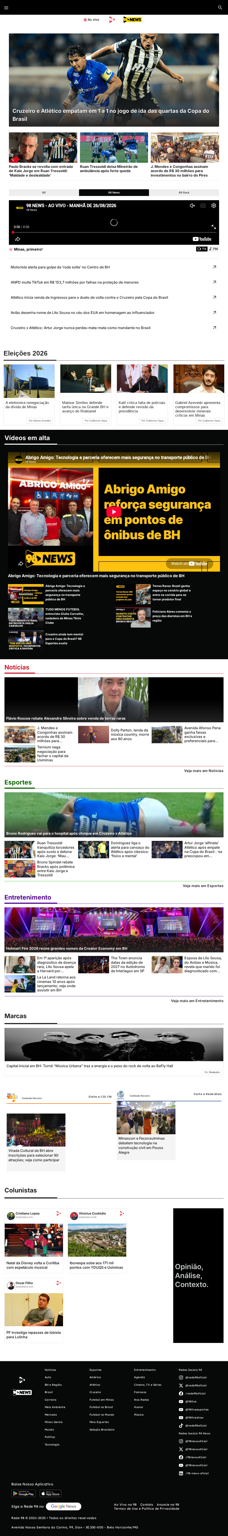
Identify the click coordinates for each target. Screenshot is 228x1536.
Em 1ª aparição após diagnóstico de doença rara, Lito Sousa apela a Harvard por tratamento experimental (56, 969)
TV (204, 249)
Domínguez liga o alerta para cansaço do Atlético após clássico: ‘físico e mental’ (130, 849)
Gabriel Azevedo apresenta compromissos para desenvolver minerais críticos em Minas (197, 409)
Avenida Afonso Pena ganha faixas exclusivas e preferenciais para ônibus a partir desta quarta (202, 739)
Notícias (16, 667)
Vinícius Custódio (92, 1213)
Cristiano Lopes (28, 1213)
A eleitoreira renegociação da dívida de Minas (27, 405)
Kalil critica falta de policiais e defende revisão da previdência (142, 407)
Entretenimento (27, 897)
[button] (220, 7)
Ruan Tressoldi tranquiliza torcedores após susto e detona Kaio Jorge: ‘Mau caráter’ (55, 851)
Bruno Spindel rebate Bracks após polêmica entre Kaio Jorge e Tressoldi (56, 868)
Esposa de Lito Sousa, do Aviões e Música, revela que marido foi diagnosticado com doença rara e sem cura (203, 969)
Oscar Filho (24, 1283)
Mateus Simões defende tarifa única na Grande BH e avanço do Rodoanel (85, 407)
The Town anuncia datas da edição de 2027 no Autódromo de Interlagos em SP (128, 964)
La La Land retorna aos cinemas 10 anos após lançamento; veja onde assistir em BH (56, 983)
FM (215, 249)
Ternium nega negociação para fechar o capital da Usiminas (52, 753)
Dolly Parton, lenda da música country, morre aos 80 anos (130, 734)
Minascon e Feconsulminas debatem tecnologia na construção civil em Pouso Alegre (141, 1145)
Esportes (18, 782)
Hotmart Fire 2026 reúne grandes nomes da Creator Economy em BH (66, 948)
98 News (114, 192)
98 (44, 192)
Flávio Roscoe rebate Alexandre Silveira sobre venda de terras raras (66, 718)
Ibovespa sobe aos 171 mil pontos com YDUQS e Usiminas (96, 1265)
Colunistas (20, 1190)
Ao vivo (93, 19)
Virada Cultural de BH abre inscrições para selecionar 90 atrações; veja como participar (33, 1155)
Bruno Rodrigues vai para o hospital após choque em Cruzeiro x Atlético (69, 833)
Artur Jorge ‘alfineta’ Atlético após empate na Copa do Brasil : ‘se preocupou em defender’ (203, 851)
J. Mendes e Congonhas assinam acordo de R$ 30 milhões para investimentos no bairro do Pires (54, 739)
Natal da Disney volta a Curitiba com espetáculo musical (32, 1265)
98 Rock (184, 192)
